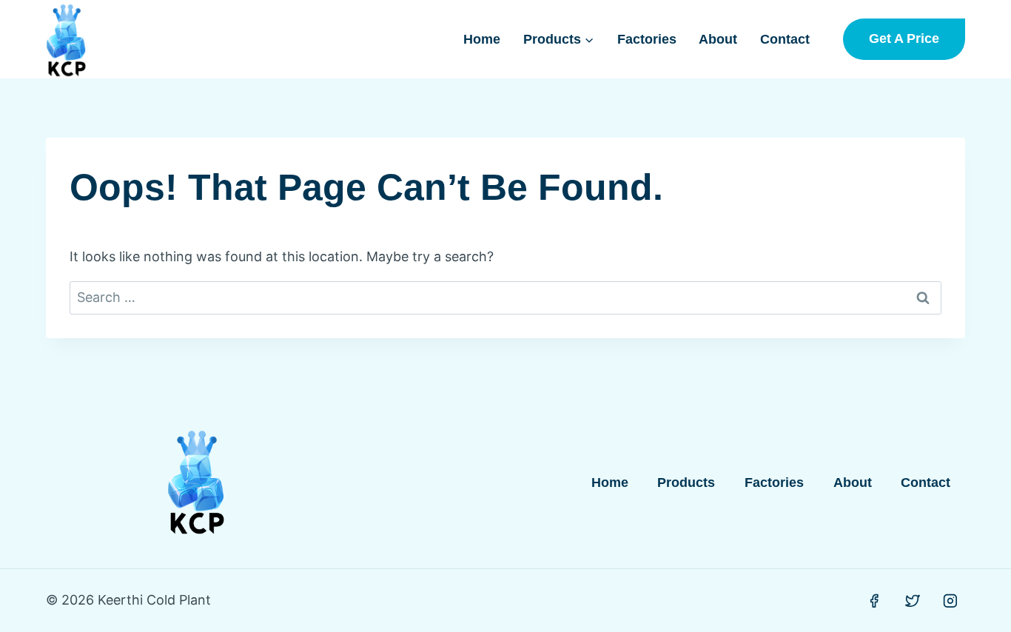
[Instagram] (950, 601)
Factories (646, 39)
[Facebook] (874, 601)
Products (686, 482)
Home (481, 39)
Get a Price (904, 38)
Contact (785, 39)
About (718, 39)
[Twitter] (912, 601)
